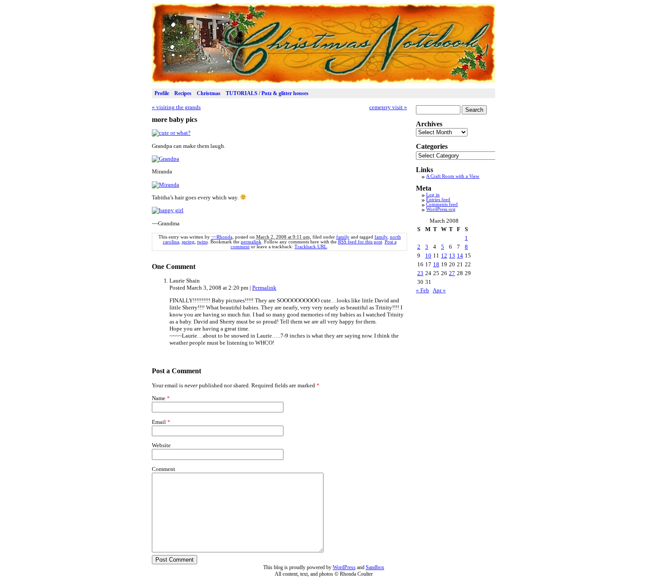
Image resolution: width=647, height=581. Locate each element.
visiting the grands (176, 107)
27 (452, 273)
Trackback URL (310, 246)
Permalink (264, 287)
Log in (433, 194)
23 (420, 273)
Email (159, 422)
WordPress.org (441, 209)
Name (158, 398)
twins (202, 241)
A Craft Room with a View (452, 176)
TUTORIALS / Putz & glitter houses (267, 93)
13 (452, 255)
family (342, 237)
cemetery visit (388, 107)
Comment (163, 469)
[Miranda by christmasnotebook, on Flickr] (165, 184)
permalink (251, 241)
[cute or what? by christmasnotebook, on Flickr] (171, 132)
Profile (161, 93)
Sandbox (375, 567)
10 (428, 255)
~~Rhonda (221, 237)
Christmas (209, 93)
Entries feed (438, 199)
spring (188, 241)
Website (161, 445)
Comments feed (442, 204)
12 (444, 255)
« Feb (422, 290)
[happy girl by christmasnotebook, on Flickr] (168, 210)
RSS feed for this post (360, 241)
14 (460, 255)
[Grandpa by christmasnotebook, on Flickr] (165, 158)
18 (436, 264)
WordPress (344, 567)
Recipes (182, 93)
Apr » (439, 290)
